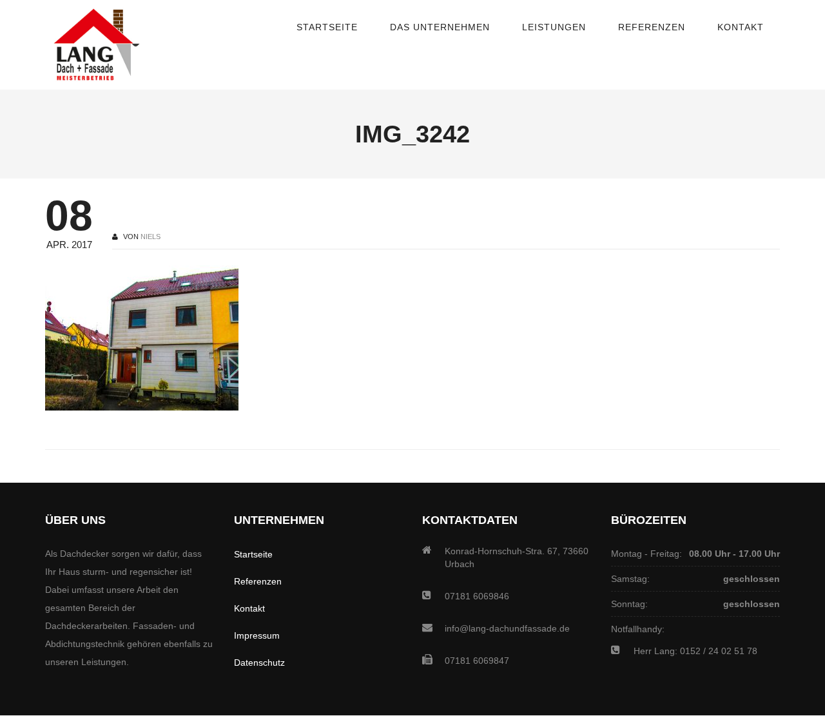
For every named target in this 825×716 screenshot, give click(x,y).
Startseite (253, 554)
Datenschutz (259, 662)
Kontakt (249, 608)
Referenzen (258, 581)
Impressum (257, 635)
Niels (150, 236)
